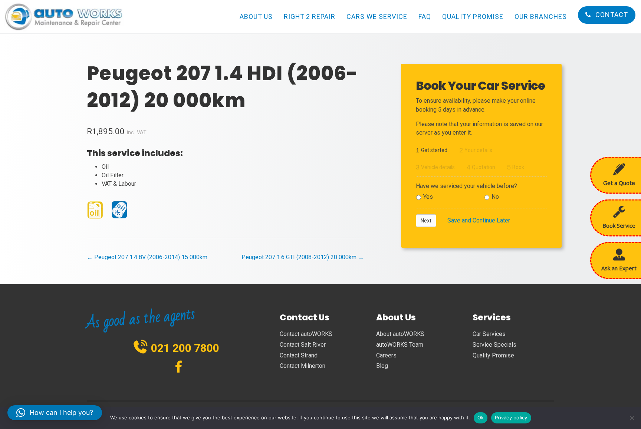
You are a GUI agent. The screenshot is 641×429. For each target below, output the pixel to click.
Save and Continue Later (478, 220)
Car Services (489, 333)
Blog (382, 365)
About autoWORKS (400, 333)
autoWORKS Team (399, 344)
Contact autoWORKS (306, 333)
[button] (54, 412)
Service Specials (494, 344)
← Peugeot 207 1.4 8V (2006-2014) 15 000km (147, 257)
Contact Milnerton (302, 365)
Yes (428, 196)
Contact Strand (299, 355)
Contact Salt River (303, 344)
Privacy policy (511, 417)
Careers (386, 355)
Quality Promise (493, 355)
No (495, 196)
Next (426, 221)
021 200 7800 (185, 347)
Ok (480, 417)
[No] (631, 418)
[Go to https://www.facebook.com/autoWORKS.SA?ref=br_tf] (178, 367)
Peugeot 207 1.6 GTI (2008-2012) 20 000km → (302, 257)
